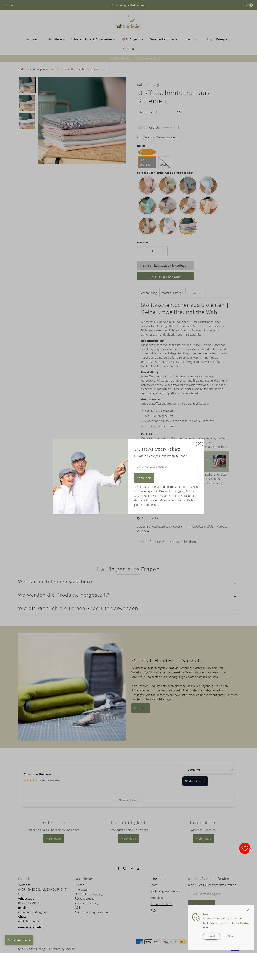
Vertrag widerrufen (19, 940)
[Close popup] (199, 443)
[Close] (248, 908)
